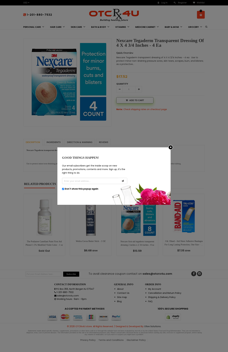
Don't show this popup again (81, 188)
